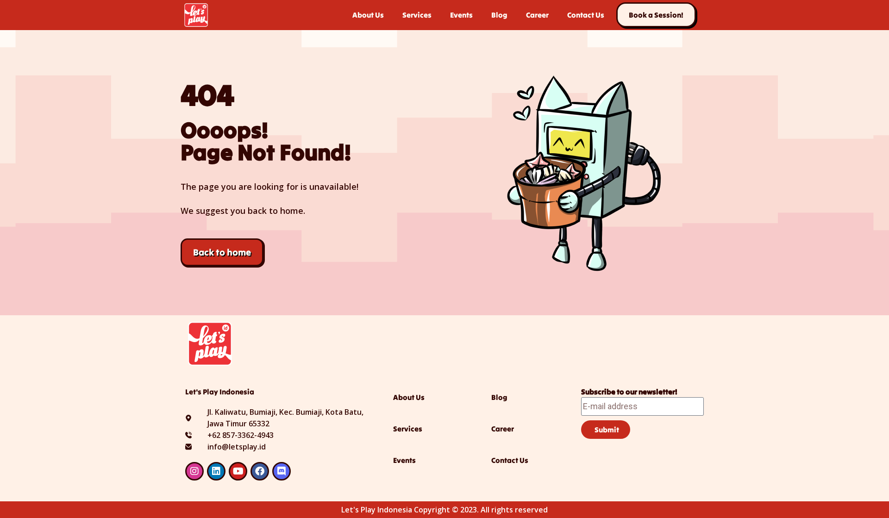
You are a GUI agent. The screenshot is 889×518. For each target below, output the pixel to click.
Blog (499, 14)
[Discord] (281, 471)
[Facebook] (259, 471)
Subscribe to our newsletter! (629, 391)
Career (537, 14)
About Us (368, 14)
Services (417, 14)
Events (461, 14)
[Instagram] (194, 471)
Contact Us (585, 14)
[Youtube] (238, 471)
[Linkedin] (216, 471)
